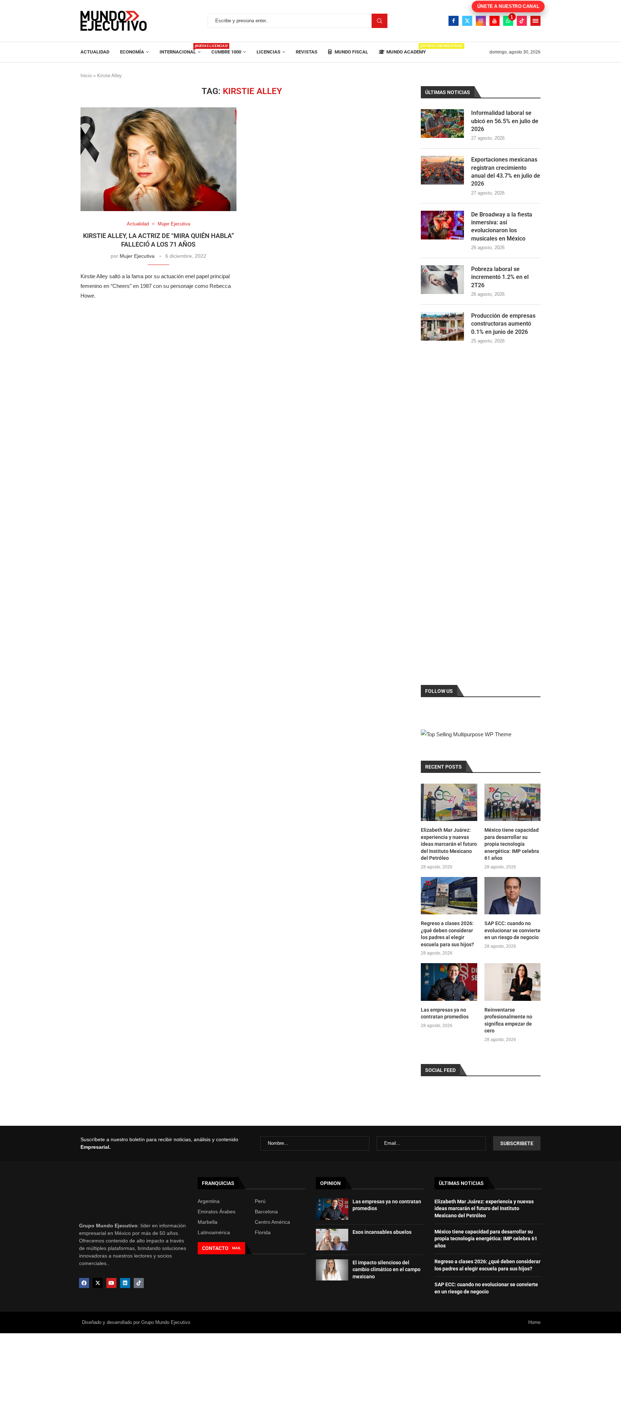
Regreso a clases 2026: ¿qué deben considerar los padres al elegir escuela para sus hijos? (447, 933)
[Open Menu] (535, 21)
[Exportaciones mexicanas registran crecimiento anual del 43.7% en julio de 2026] (442, 170)
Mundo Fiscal (351, 52)
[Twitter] (467, 21)
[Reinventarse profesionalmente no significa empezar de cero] (512, 981)
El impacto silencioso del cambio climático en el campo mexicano (386, 1269)
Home (534, 1322)
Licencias (268, 52)
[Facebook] (453, 21)
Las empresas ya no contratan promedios (445, 1013)
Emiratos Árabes (216, 1211)
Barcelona (266, 1211)
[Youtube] (494, 21)
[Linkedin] (125, 1283)
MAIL (236, 1248)
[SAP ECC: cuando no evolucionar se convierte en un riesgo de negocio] (512, 895)
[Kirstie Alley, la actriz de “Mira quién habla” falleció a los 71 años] (158, 159)
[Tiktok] (522, 21)
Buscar (379, 21)
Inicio (86, 75)
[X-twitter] (98, 1283)
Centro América (272, 1221)
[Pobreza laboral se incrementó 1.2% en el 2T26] (442, 279)
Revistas (306, 52)
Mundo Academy (406, 49)
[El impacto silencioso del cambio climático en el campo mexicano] (332, 1270)
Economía (132, 52)
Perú (260, 1201)
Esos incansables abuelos (382, 1232)
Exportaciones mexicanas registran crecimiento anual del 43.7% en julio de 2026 (505, 171)
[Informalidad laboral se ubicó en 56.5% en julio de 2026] (442, 123)
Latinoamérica (214, 1232)
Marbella (207, 1221)
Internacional (180, 49)
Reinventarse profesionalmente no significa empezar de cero (508, 1020)
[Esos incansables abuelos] (332, 1239)
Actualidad (94, 52)
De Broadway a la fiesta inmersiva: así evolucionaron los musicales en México (501, 226)
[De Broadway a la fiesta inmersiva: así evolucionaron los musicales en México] (442, 225)
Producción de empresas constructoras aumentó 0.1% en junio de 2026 (503, 323)
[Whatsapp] (508, 21)
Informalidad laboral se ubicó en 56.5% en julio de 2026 (504, 120)
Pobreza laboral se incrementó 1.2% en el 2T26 (500, 277)
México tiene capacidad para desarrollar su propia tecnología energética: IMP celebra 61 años (511, 844)
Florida (263, 1232)
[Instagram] (481, 21)
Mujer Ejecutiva (137, 256)
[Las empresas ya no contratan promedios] (449, 981)
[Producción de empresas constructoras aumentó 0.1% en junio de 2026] (442, 326)
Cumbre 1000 (226, 52)
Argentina (209, 1201)
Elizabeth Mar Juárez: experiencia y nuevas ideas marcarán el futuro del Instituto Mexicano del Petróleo (449, 844)
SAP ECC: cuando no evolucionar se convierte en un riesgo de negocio (512, 930)
